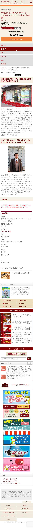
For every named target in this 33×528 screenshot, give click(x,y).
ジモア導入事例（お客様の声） (8, 512)
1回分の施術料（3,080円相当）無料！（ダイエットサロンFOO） (18, 376)
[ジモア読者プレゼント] (16, 356)
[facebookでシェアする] (15, 29)
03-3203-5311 (16, 34)
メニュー (3, 53)
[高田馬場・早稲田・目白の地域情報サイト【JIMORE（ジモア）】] (6, 3)
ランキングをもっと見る (16, 349)
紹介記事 (3, 49)
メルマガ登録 (24, 512)
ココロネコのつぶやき (10, 481)
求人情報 (3, 64)
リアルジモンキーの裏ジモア (12, 483)
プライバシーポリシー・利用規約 (8, 516)
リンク (8, 519)
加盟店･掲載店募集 (25, 508)
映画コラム (24, 300)
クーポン (3, 56)
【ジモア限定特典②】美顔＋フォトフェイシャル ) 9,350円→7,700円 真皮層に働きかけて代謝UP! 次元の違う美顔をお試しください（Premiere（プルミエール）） (19, 369)
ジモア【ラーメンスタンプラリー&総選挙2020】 (21, 316)
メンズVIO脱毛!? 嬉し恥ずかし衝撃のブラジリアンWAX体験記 (22, 322)
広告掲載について (8, 508)
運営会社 (24, 505)
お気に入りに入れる (8, 28)
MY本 (24, 303)
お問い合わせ (8, 505)
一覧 (29, 363)
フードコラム (8, 306)
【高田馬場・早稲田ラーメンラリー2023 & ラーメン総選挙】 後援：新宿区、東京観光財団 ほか (22, 340)
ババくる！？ (24, 306)
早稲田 (9, 9)
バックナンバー (8, 300)
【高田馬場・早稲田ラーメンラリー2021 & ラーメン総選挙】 (21, 328)
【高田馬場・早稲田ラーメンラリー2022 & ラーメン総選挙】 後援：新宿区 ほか (22, 334)
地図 (2, 60)
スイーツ (8, 303)
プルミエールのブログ (10, 479)
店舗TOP (3, 45)
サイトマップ (24, 516)
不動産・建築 (4, 9)
